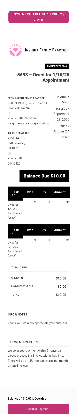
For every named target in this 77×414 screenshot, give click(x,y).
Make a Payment (38, 409)
